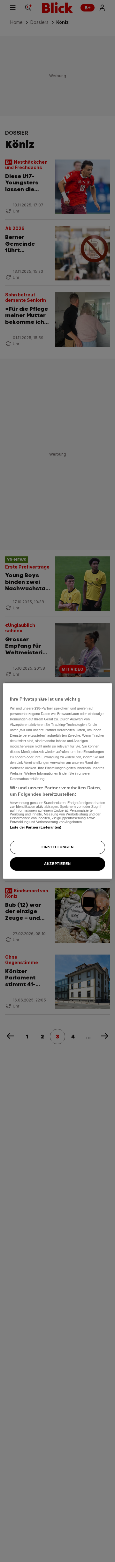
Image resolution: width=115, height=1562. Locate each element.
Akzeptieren (57, 864)
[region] (57, 781)
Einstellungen (57, 847)
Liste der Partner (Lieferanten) (36, 827)
